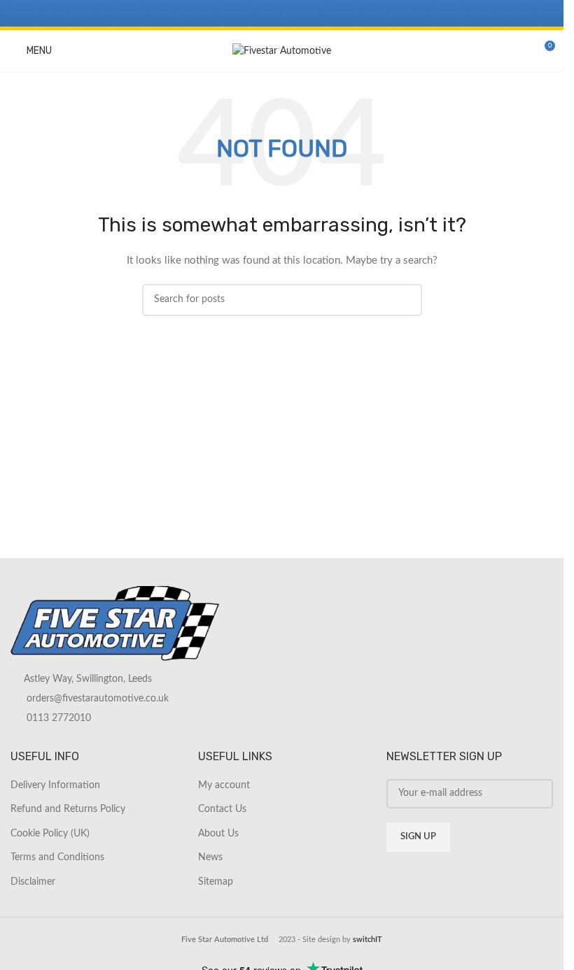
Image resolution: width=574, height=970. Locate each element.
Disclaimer (32, 882)
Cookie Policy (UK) (50, 834)
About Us (218, 834)
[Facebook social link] (246, 13)
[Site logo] (281, 51)
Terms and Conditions (57, 857)
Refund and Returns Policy (67, 809)
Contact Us (222, 809)
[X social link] (264, 13)
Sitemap (215, 882)
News (210, 857)
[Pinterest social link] (281, 13)
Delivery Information (55, 785)
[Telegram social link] (317, 13)
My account (224, 785)
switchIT (367, 939)
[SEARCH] (406, 300)
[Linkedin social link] (299, 13)
